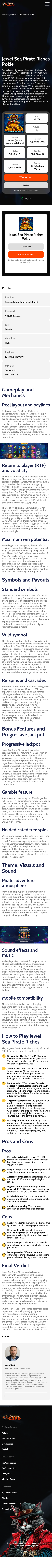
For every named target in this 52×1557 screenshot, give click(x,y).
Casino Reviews (9, 1503)
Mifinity (5, 1433)
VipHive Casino (8, 1479)
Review (26, 185)
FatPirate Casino (9, 1463)
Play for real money (26, 254)
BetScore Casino (9, 1468)
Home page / (7, 14)
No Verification (8, 1509)
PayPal (5, 1449)
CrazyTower (7, 1473)
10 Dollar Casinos (9, 1493)
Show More (10, 374)
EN (28, 1553)
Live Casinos (7, 1444)
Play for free (26, 246)
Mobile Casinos (8, 1438)
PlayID (5, 1498)
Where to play (26, 177)
